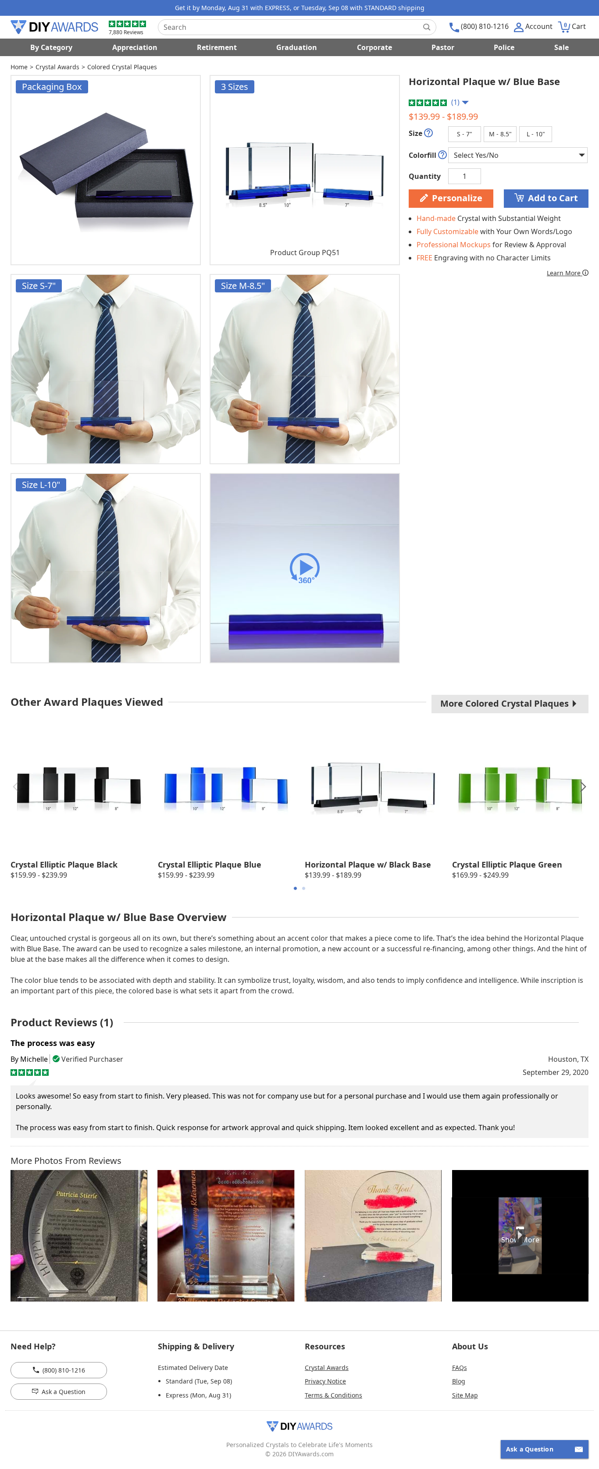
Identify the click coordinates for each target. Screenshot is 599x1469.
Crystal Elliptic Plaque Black (64, 864)
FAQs (459, 1367)
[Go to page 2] (304, 888)
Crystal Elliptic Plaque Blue (209, 864)
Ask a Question (62, 1391)
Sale (561, 47)
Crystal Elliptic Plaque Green (507, 864)
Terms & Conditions (333, 1395)
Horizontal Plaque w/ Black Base (368, 864)
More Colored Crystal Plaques (505, 703)
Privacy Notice (325, 1381)
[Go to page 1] (295, 888)
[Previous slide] (16, 787)
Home (19, 67)
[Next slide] (583, 787)
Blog (458, 1381)
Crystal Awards (57, 67)
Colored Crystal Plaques (122, 67)
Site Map (465, 1395)
